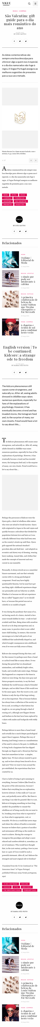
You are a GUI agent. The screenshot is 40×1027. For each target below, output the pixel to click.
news (6, 195)
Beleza (23, 273)
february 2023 (30, 890)
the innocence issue (12, 890)
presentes (8, 204)
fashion (7, 887)
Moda (15, 11)
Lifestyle (30, 273)
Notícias (30, 294)
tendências (19, 198)
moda (23, 195)
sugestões (20, 204)
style (16, 887)
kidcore (24, 884)
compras (7, 198)
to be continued (10, 884)
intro (14, 195)
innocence (26, 887)
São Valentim (20, 201)
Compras (22, 11)
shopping (7, 201)
